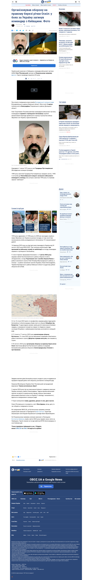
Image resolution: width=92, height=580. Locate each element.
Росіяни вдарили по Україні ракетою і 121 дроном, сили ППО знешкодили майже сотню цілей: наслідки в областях (69, 152)
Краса (33, 535)
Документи (39, 471)
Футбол (25, 508)
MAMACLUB (35, 530)
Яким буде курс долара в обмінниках (67, 34)
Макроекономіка (36, 526)
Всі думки (62, 284)
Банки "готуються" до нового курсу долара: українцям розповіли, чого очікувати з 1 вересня (69, 30)
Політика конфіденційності (71, 469)
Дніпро (38, 503)
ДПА (41, 512)
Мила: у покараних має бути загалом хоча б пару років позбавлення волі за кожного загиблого (67, 276)
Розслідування (52, 498)
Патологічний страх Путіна (65, 267)
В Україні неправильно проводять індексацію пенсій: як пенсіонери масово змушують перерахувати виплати (69, 123)
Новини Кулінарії (36, 521)
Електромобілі (33, 517)
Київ (24, 503)
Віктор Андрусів (63, 209)
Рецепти (25, 521)
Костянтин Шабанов (18, 419)
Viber (25, 428)
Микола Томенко (63, 219)
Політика (23, 498)
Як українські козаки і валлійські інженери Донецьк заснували (66, 215)
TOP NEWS (62, 102)
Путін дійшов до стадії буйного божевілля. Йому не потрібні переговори (67, 248)
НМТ (48, 512)
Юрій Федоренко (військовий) (66, 197)
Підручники (28, 512)
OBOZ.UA (19, 428)
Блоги (58, 498)
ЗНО (44, 512)
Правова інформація (56, 469)
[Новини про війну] (41, 460)
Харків (28, 503)
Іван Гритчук (40, 411)
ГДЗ (24, 512)
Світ (31, 498)
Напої (29, 521)
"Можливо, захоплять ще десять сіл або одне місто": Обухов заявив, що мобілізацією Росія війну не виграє (66, 43)
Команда (39, 469)
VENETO (54, 5)
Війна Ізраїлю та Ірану (46, 5)
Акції (38, 517)
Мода (37, 535)
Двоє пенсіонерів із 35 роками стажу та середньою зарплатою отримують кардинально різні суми (68, 129)
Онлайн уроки (36, 512)
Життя (40, 498)
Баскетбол (30, 508)
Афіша (24, 535)
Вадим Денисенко (63, 261)
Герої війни (28, 5)
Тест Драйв (25, 517)
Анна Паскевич (19, 24)
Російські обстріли (62, 5)
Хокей (35, 508)
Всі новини (77, 498)
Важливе (62, 9)
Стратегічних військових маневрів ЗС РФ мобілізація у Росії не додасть (66, 50)
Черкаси (43, 503)
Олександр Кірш (63, 279)
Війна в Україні (35, 5)
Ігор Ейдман (62, 270)
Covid (40, 530)
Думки (61, 189)
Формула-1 (43, 508)
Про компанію (26, 469)
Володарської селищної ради (44, 102)
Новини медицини (27, 530)
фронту (14, 75)
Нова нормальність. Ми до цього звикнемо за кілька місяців (66, 258)
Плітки (28, 535)
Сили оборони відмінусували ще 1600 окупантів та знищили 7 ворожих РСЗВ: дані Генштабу (68, 138)
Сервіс (42, 517)
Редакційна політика (20, 460)
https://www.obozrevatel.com (59, 541)
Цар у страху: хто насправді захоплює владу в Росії (65, 194)
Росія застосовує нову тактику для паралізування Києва (66, 205)
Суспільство (69, 498)
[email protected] (28, 569)
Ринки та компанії (27, 526)
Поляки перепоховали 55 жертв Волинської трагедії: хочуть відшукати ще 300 (65, 60)
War (24, 24)
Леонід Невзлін (63, 252)
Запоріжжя (33, 503)
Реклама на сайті (27, 471)
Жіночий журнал (43, 535)
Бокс (39, 508)
